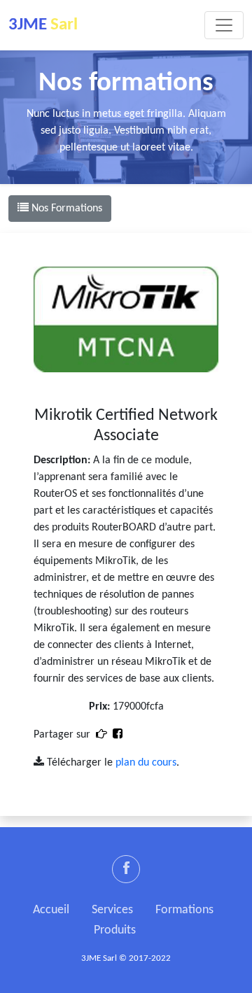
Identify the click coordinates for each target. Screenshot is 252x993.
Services (112, 910)
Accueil (51, 910)
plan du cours (145, 762)
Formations (184, 910)
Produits (115, 930)
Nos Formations (65, 208)
